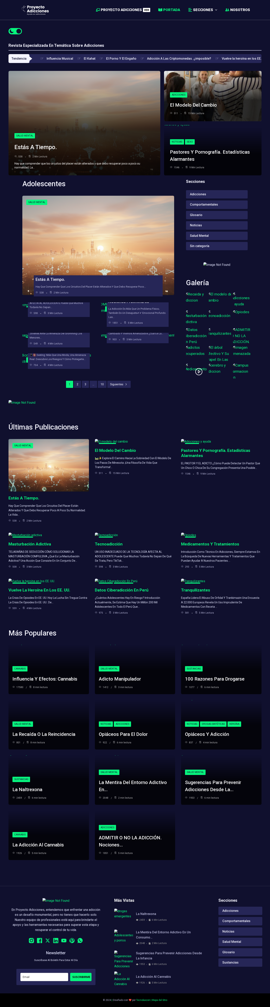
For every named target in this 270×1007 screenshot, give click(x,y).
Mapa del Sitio (159, 1000)
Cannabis (20, 668)
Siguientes (116, 384)
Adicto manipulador (120, 679)
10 (102, 384)
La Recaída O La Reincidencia (43, 734)
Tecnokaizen (143, 1000)
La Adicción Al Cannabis (38, 845)
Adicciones (178, 94)
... (93, 384)
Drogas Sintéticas (213, 724)
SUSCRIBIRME (81, 977)
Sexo (190, 141)
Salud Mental (24, 135)
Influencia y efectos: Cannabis (44, 679)
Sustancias (194, 668)
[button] (202, 10)
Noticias (177, 141)
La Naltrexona (27, 789)
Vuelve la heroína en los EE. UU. (39, 590)
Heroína (234, 724)
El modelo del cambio (193, 105)
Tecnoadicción (109, 544)
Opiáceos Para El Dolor (123, 734)
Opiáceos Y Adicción (207, 734)
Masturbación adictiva (29, 544)
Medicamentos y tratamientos (210, 544)
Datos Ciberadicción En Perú (121, 590)
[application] (215, 10)
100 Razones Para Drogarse (215, 679)
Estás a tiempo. (35, 147)
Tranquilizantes (195, 590)
